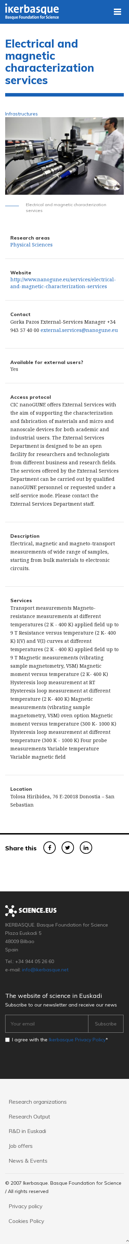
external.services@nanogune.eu (79, 330)
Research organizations (38, 1101)
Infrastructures (21, 114)
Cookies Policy (26, 1220)
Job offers (21, 1145)
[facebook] (49, 847)
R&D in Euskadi (27, 1130)
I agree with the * (60, 1039)
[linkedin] (86, 847)
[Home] (33, 11)
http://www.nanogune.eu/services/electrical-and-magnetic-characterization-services (63, 283)
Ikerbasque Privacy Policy (77, 1039)
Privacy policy (26, 1206)
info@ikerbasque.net (45, 970)
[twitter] (68, 847)
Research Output (29, 1116)
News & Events (28, 1160)
